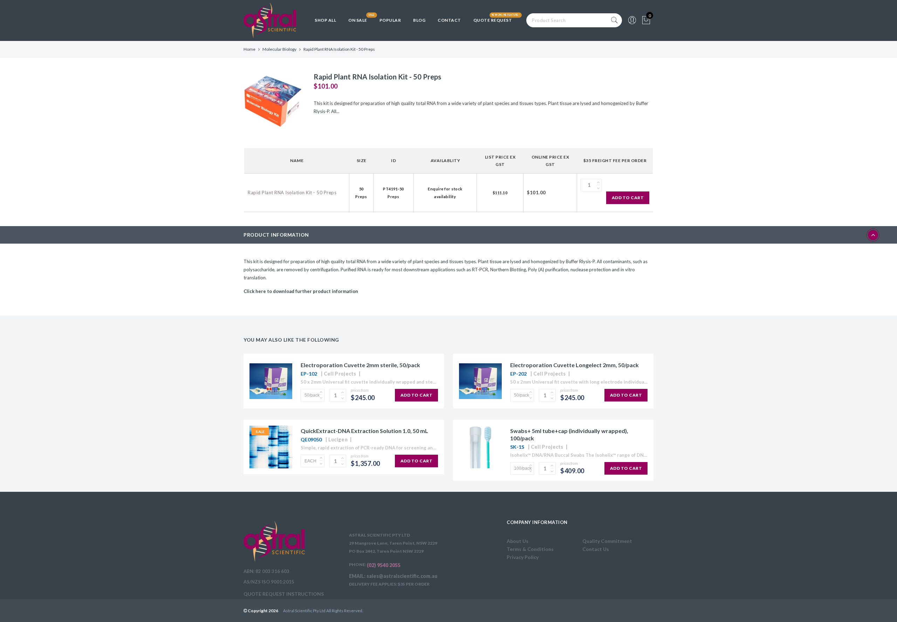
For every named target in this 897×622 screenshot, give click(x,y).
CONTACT (449, 20)
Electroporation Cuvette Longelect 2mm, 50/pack (574, 365)
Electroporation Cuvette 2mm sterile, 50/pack (360, 365)
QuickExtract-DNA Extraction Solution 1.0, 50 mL (364, 430)
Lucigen (338, 439)
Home (249, 49)
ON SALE (357, 20)
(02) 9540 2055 (383, 565)
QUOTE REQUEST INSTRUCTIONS (284, 594)
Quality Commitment (607, 541)
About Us (517, 541)
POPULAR (390, 20)
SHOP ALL (325, 20)
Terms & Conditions (530, 549)
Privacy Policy (523, 557)
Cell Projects (340, 374)
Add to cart (628, 197)
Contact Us (595, 549)
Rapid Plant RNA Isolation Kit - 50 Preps (292, 192)
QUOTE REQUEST (492, 20)
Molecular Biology (279, 49)
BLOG (419, 20)
